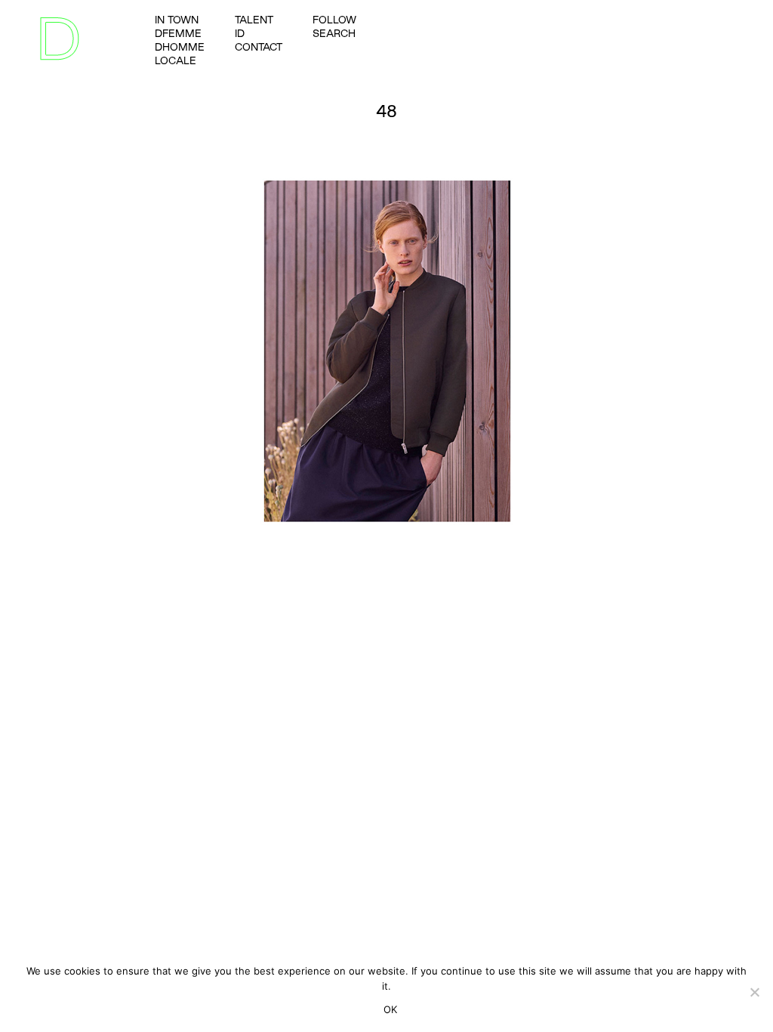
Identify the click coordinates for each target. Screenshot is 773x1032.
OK (390, 1009)
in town (177, 19)
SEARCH (334, 33)
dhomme (180, 47)
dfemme (178, 33)
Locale (175, 60)
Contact (258, 47)
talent (254, 19)
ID (240, 33)
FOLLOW (334, 19)
